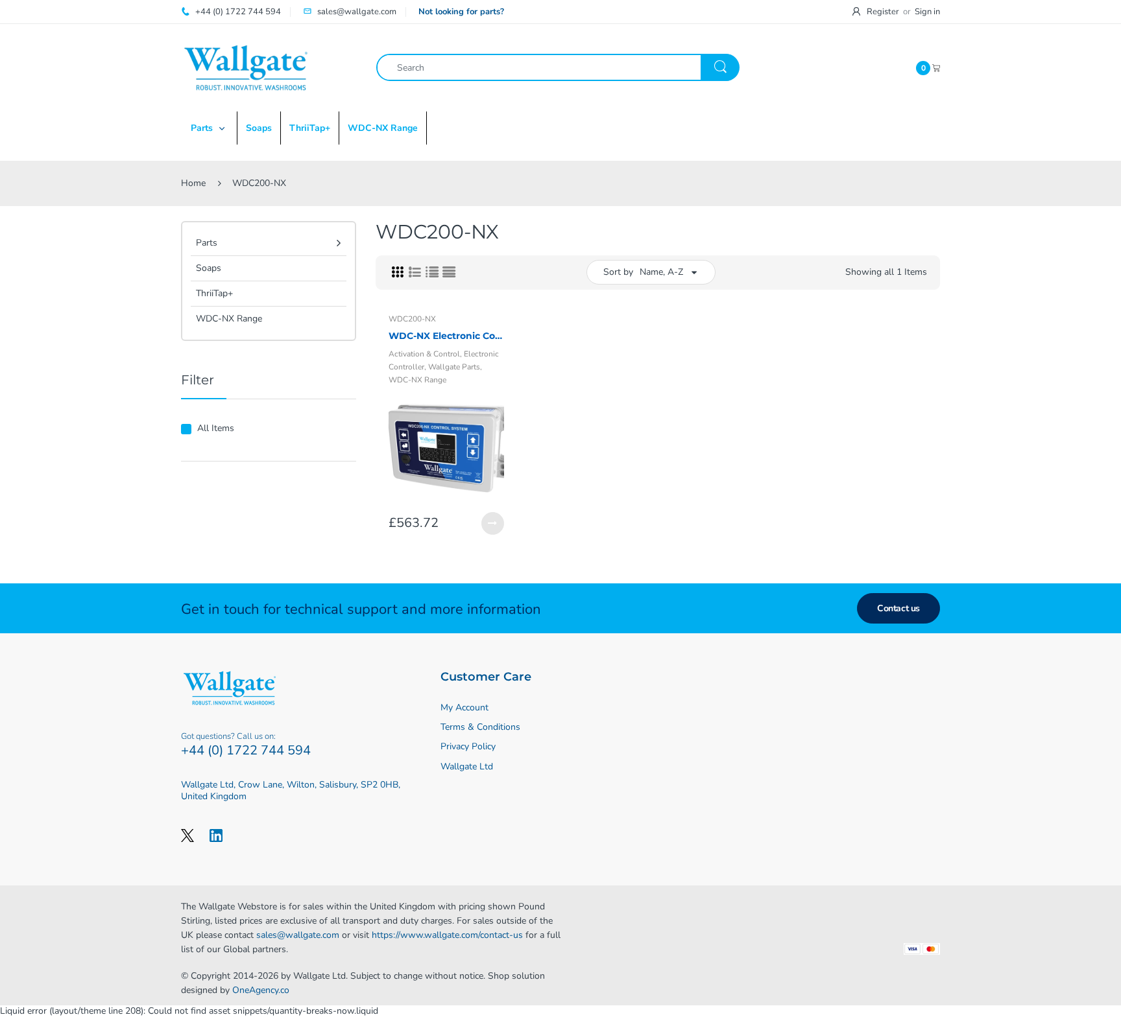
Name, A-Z (661, 272)
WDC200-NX (412, 319)
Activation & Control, (425, 354)
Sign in (927, 12)
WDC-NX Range (229, 318)
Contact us (898, 608)
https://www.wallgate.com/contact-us (447, 935)
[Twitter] (187, 834)
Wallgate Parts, (455, 367)
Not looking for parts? (461, 12)
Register (883, 12)
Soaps (208, 268)
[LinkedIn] (216, 834)
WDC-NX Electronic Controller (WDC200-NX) (446, 336)
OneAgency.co (260, 990)
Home (193, 183)
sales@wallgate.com (297, 935)
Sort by (618, 272)
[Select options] (492, 523)
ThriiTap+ (214, 293)
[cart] (936, 67)
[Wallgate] (246, 67)
